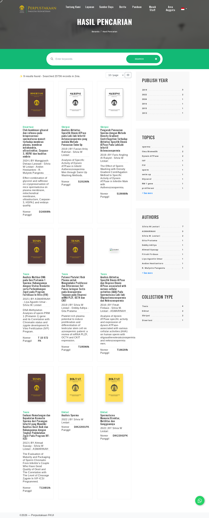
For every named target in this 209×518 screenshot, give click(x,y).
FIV (144, 165)
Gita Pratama (149, 240)
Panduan (137, 7)
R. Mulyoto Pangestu (153, 268)
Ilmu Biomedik (150, 151)
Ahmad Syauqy (150, 250)
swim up (146, 174)
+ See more (147, 193)
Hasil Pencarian (110, 32)
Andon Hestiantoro (152, 263)
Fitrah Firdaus (150, 254)
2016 (144, 104)
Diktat (145, 311)
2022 (144, 94)
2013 (144, 113)
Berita (122, 7)
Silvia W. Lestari (151, 236)
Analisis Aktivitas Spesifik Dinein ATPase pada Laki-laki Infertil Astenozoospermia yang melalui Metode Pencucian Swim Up (74, 137)
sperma (146, 147)
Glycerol (146, 179)
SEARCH (139, 59)
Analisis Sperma (70, 415)
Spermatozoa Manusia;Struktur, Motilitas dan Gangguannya (110, 419)
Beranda (96, 32)
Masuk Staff (152, 8)
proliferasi (148, 188)
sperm (145, 170)
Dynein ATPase (150, 156)
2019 (144, 90)
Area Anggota (170, 8)
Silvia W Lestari (151, 226)
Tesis (145, 306)
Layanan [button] (89, 7)
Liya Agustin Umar (152, 259)
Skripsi (146, 315)
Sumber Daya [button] (106, 7)
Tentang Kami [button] (73, 7)
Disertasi (147, 320)
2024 (144, 99)
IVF (144, 161)
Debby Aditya (149, 245)
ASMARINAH (149, 231)
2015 (144, 108)
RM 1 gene (147, 183)
